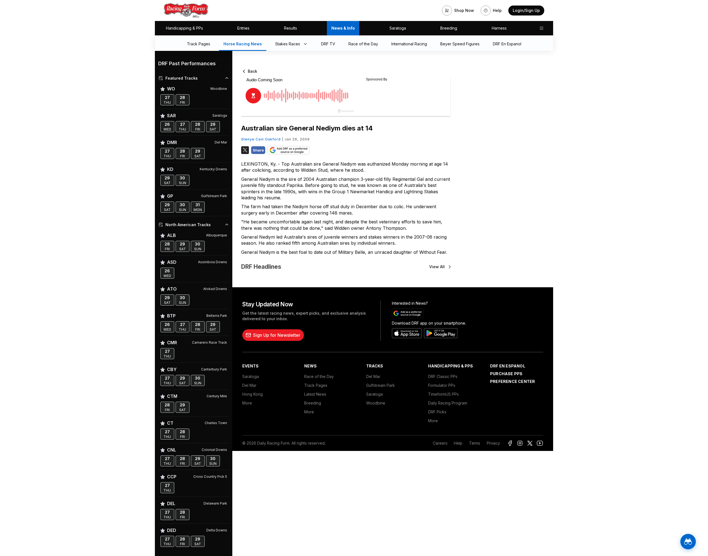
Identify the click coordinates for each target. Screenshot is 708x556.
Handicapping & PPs (184, 28)
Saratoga (397, 28)
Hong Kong (252, 394)
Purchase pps (506, 373)
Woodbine (375, 403)
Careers (440, 443)
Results (290, 28)
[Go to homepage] (186, 10)
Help (458, 443)
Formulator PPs (441, 385)
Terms (474, 443)
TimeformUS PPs (443, 394)
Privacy (493, 443)
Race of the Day (319, 376)
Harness (499, 28)
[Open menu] (541, 28)
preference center (512, 381)
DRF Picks (437, 411)
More (247, 403)
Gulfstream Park (380, 385)
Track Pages (315, 385)
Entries (243, 28)
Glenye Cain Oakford (261, 139)
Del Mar (249, 385)
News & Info (343, 28)
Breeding (448, 28)
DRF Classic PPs (442, 376)
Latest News (315, 394)
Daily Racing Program (447, 403)
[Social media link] (510, 443)
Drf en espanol (507, 366)
